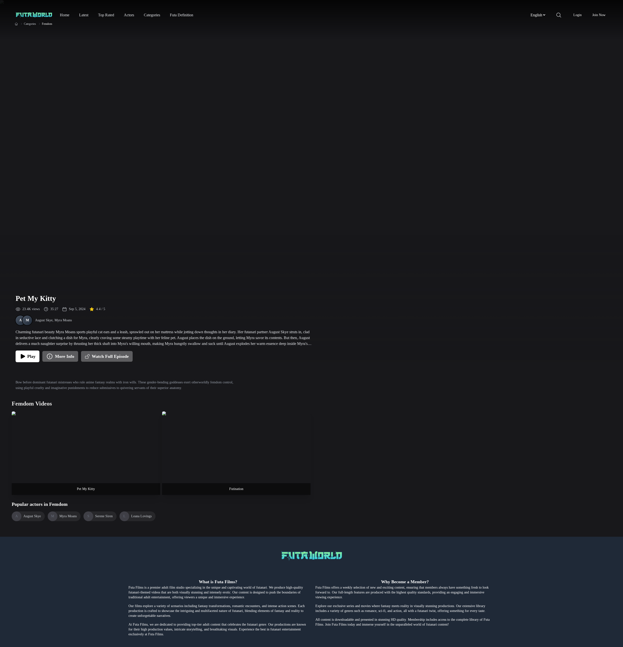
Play (31, 356)
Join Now (598, 15)
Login (577, 15)
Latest (83, 15)
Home (64, 15)
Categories (152, 15)
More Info (64, 356)
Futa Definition (181, 15)
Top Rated (106, 15)
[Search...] (559, 15)
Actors (129, 15)
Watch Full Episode (110, 356)
